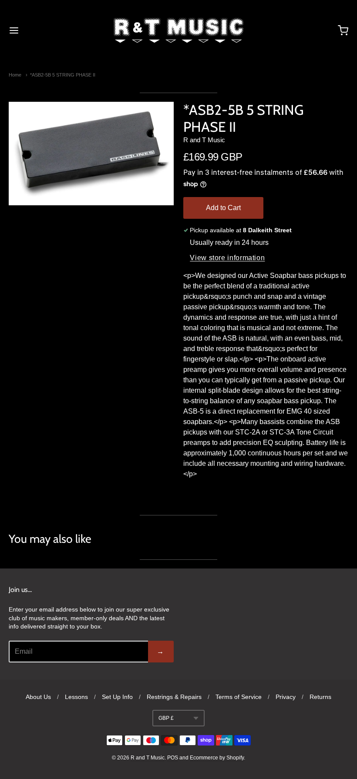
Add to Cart (223, 207)
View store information (227, 257)
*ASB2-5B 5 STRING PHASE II (62, 74)
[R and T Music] (178, 30)
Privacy (286, 696)
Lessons (76, 696)
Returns (320, 696)
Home (15, 74)
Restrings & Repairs (174, 696)
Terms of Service (239, 696)
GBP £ (166, 718)
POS (172, 758)
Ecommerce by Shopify (217, 758)
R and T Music (204, 140)
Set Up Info (117, 696)
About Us (38, 696)
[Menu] (43, 30)
